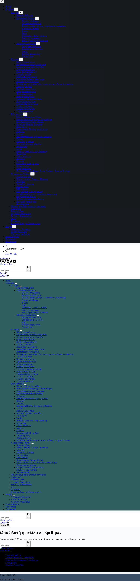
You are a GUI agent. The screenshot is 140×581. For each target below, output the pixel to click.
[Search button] (28, 269)
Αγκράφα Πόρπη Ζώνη (21, 482)
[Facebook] (1, 262)
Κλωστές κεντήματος (25, 332)
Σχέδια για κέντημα (24, 381)
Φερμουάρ (21, 423)
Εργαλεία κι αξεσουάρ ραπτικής (30, 391)
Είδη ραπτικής (17, 384)
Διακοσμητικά (22, 472)
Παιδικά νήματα (12, 504)
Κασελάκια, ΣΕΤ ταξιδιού (27, 433)
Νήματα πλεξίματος (25, 288)
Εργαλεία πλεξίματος (25, 290)
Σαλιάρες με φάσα (24, 357)
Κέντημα (15, 329)
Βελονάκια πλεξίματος (32, 295)
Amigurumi (16, 477)
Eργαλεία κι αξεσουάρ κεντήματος (31, 334)
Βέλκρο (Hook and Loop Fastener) (31, 420)
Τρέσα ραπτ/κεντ (23, 425)
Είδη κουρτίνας (23, 435)
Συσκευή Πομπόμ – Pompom (35, 312)
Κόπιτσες (20, 401)
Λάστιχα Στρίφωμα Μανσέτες (29, 413)
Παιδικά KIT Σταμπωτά (26, 347)
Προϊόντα (9, 283)
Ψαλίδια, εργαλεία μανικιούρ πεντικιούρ (28, 475)
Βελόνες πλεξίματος (31, 293)
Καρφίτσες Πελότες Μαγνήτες (29, 393)
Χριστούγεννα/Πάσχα (20, 502)
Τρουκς (19, 408)
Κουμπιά (20, 430)
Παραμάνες (21, 396)
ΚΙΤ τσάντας (21, 457)
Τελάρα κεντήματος (24, 376)
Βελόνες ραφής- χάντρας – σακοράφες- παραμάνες (44, 298)
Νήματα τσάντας (23, 445)
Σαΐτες (24, 305)
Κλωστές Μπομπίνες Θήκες (28, 386)
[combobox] (12, 270)
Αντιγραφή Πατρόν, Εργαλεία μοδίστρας (34, 406)
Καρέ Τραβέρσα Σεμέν (26, 342)
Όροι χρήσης (11, 562)
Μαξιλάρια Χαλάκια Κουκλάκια (30, 349)
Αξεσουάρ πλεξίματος (26, 315)
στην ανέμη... (6, 550)
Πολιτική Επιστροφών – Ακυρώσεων (21, 560)
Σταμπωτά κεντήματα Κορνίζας (30, 337)
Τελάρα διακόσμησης (25, 379)
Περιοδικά (15, 489)
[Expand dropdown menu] (16, 283)
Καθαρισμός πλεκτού (31, 325)
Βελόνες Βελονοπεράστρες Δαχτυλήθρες (34, 389)
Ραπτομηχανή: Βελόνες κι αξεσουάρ (32, 398)
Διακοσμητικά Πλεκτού (32, 320)
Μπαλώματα (21, 416)
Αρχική (8, 280)
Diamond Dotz (17, 480)
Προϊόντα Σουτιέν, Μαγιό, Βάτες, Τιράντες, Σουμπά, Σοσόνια (43, 440)
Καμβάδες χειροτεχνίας (26, 470)
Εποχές (8, 494)
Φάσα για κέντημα (24, 364)
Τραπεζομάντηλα (23, 344)
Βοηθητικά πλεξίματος (32, 317)
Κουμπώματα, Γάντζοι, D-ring (29, 460)
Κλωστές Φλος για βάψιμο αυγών (25, 492)
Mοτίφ (19, 418)
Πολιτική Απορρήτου (14, 565)
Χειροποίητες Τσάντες (20, 443)
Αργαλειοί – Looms (30, 300)
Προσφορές (10, 507)
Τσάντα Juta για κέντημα (27, 374)
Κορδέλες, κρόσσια (25, 411)
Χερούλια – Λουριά (25, 452)
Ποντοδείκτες (28, 327)
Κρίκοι (25, 302)
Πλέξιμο (14, 285)
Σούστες (20, 403)
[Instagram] (8, 262)
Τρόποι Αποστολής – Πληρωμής (19, 557)
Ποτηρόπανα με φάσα (25, 371)
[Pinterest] (5, 262)
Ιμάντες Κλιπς (22, 455)
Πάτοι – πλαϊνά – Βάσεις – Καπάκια (32, 448)
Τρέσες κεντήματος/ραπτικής (29, 369)
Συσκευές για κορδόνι (31, 310)
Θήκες (24, 322)
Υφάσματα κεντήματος (26, 361)
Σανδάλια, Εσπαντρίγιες (21, 484)
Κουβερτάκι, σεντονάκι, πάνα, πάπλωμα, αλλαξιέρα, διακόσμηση (44, 354)
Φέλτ (13, 487)
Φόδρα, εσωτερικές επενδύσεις (30, 467)
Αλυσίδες (20, 450)
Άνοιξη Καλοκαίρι (19, 499)
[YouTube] (14, 262)
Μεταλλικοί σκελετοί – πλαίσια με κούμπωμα (36, 462)
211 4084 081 (11, 254)
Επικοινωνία (10, 509)
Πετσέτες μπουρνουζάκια (27, 352)
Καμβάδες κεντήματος (26, 359)
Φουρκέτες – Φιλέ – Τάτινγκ (34, 307)
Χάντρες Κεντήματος (25, 366)
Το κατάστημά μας (13, 555)
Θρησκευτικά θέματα (25, 339)
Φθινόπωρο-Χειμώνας (20, 497)
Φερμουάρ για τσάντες (26, 465)
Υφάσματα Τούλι (23, 438)
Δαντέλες (20, 428)
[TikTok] (11, 262)
